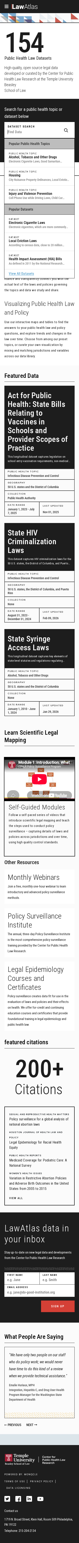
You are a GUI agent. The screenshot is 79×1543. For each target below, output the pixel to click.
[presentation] (50, 1425)
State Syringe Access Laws (29, 643)
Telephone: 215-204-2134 (20, 1531)
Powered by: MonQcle (21, 1474)
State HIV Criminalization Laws (32, 541)
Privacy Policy (41, 1481)
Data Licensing (18, 1488)
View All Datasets (21, 274)
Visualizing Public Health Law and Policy (39, 308)
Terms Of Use (14, 1481)
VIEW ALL (16, 1198)
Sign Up (58, 1306)
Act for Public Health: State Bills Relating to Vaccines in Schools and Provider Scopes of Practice (38, 421)
